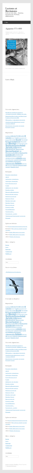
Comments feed (9, 251)
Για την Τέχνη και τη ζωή (11, 183)
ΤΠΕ (20, 151)
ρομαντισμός (10, 165)
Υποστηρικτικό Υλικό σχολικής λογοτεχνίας (15, 216)
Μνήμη (7, 143)
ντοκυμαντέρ (10, 163)
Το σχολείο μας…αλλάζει (11, 214)
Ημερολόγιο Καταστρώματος (12, 192)
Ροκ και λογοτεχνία (10, 205)
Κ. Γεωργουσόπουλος (13, 141)
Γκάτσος (13, 137)
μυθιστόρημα (17, 161)
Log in (7, 247)
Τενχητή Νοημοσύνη (10, 209)
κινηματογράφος (18, 160)
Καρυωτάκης (23, 141)
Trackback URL (22, 68)
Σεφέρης (15, 151)
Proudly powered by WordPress (12, 464)
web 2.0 (7, 177)
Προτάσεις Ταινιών (10, 203)
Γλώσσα (17, 138)
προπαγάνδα (24, 163)
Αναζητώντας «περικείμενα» (12, 179)
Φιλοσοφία (8, 218)
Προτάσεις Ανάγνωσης (11, 201)
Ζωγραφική (24, 139)
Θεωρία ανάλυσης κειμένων (12, 194)
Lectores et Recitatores (11, 9)
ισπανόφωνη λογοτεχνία (11, 158)
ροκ (6, 165)
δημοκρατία (23, 153)
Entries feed (8, 249)
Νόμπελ (19, 147)
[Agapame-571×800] (16, 67)
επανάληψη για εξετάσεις (16, 156)
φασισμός (8, 167)
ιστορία (19, 158)
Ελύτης (19, 139)
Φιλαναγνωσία (10, 153)
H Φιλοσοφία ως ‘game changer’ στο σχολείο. (15, 120)
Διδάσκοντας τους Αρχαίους (12, 188)
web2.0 (22, 136)
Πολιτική (9, 151)
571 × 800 (18, 32)
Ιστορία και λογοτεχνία (11, 196)
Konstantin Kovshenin (11, 466)
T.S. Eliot (18, 136)
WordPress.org (8, 253)
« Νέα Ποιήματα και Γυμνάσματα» (13, 272)
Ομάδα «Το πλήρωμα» (15, 236)
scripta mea (13, 136)
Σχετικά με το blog (10, 207)
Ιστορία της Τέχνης (10, 198)
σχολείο (15, 165)
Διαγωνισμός (12, 139)
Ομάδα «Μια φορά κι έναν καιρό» (17, 232)
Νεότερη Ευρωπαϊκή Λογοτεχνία (15, 146)
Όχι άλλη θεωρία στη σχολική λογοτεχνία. (17, 226)
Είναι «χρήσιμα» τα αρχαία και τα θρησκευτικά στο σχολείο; (15, 33)
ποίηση (18, 163)
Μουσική (12, 143)
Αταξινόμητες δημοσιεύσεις (12, 181)
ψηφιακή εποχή (14, 167)
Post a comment (8, 68)
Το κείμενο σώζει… (10, 211)
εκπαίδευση (10, 154)
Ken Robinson (8, 136)
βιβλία (17, 153)
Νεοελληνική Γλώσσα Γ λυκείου (21, 143)
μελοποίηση (9, 161)
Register (7, 245)
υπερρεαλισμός (22, 165)
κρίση (24, 160)
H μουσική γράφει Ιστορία (11, 175)
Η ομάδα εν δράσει (10, 190)
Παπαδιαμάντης (11, 149)
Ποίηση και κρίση (20, 149)
